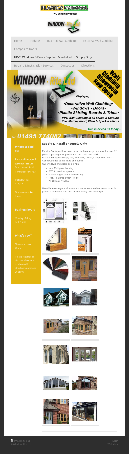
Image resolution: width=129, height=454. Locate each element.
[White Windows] (84, 211)
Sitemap (25, 440)
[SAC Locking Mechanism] (85, 239)
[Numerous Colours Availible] (56, 268)
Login (115, 440)
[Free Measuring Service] (56, 211)
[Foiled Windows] (56, 239)
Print (17, 440)
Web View (113, 443)
